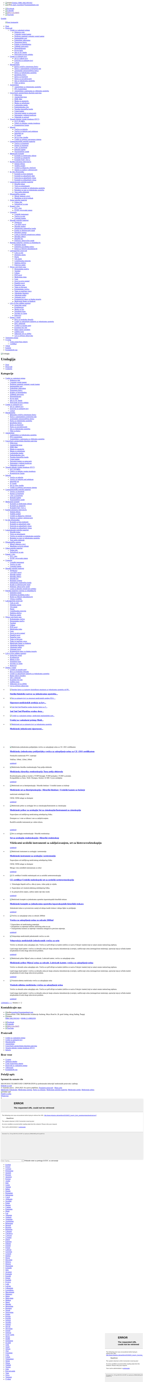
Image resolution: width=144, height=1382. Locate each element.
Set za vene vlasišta (21, 137)
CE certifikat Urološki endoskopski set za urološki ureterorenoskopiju (42, 880)
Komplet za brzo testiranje (23, 174)
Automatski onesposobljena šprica (26, 71)
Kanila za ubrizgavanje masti (24, 230)
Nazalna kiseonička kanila (23, 109)
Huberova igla (19, 32)
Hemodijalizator (20, 48)
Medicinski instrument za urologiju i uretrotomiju (33, 856)
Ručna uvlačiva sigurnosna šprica (26, 67)
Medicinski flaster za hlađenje (24, 301)
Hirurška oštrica (20, 236)
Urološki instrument (21, 214)
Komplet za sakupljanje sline (24, 176)
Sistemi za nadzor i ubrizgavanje (25, 170)
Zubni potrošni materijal (18, 200)
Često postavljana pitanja (19, 342)
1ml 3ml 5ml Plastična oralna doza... (27, 711)
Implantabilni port (20, 38)
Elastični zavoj (19, 283)
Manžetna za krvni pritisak (23, 198)
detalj (14, 763)
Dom (7, 26)
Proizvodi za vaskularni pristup (16, 1066)
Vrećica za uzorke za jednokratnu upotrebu (29, 188)
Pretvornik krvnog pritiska (23, 54)
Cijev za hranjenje (20, 147)
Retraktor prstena (20, 232)
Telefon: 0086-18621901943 (22, 3)
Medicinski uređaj (74, 1090)
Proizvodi (8, 28)
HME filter (18, 99)
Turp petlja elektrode (21, 192)
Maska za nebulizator (21, 103)
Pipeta (16, 257)
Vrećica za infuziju (21, 129)
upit (11, 763)
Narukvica (18, 222)
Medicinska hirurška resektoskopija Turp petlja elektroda (36, 771)
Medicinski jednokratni (9, 1090)
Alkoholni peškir (20, 295)
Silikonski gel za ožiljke (22, 334)
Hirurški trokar (19, 184)
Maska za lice (19, 309)
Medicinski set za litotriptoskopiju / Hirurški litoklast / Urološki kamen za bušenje (47, 790)
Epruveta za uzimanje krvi (23, 60)
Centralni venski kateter (22, 34)
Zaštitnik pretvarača (21, 46)
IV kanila (17, 135)
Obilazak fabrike (11, 1061)
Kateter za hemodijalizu (22, 44)
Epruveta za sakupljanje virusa (25, 178)
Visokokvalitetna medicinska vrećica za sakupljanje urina (36, 985)
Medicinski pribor (88, 1090)
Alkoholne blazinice (21, 293)
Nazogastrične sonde (21, 152)
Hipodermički (15, 65)
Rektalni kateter (20, 149)
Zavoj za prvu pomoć (22, 281)
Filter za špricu (19, 83)
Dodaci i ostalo (15, 317)
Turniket (17, 271)
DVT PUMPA (19, 121)
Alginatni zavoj (19, 297)
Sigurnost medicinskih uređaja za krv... (28, 702)
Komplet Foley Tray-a (22, 160)
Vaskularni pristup (11, 338)
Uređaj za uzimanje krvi (18, 56)
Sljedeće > (6, 1003)
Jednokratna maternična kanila (25, 228)
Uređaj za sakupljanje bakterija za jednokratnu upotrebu (34, 321)
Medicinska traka (20, 277)
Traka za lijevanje (20, 287)
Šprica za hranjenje (21, 77)
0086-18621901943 (12, 1018)
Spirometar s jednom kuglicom (25, 115)
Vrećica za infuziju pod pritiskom (26, 131)
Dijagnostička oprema (17, 194)
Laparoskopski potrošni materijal (21, 182)
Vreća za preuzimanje (22, 186)
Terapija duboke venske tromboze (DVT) (24, 119)
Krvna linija (18, 50)
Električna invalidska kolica (24, 247)
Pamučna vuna (19, 285)
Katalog (8, 348)
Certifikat (13, 344)
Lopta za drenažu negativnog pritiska (27, 234)
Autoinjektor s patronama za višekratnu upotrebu (31, 91)
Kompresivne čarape (21, 125)
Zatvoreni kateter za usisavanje (25, 113)
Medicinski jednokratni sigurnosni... (26, 729)
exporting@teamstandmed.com (22, 1012)
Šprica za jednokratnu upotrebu (25, 73)
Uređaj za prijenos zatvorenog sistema (27, 139)
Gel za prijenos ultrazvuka (23, 336)
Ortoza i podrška (16, 599)
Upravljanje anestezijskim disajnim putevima (26, 93)
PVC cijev (18, 208)
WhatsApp (5, 1096)
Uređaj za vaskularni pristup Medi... (27, 720)
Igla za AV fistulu (20, 52)
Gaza (16, 279)
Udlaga (17, 273)
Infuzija (12, 127)
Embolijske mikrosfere (22, 40)
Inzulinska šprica (20, 75)
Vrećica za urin (19, 216)
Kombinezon (19, 307)
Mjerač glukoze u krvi (22, 196)
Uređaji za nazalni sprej (22, 326)
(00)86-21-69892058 (28, 1018)
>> (11, 1003)
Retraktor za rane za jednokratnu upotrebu (29, 190)
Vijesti (7, 346)
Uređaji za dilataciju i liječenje (25, 168)
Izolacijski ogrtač (20, 305)
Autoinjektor (14, 85)
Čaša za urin (18, 253)
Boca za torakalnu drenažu (23, 319)
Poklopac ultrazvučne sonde (24, 241)
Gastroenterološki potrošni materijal (22, 141)
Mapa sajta (58, 1088)
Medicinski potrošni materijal (56, 1090)
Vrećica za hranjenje (21, 143)
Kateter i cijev (15, 206)
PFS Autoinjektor (20, 89)
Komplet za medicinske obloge (25, 156)
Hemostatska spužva (21, 269)
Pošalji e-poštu (6, 1094)
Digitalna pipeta (20, 255)
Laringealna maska (21, 105)
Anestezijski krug (20, 97)
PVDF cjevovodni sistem (23, 210)
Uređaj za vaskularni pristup (20, 30)
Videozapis (9, 1068)
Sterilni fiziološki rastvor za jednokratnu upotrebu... (34, 694)
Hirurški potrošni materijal (19, 220)
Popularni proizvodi (46, 1088)
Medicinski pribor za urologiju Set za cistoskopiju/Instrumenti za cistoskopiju (45, 810)
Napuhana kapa (20, 311)
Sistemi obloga (19, 164)
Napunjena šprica (20, 42)
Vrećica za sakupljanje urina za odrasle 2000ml (31, 920)
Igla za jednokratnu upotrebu (24, 81)
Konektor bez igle (20, 328)
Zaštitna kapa (19, 332)
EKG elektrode (19, 323)
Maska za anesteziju (21, 101)
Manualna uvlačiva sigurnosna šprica (23, 415)
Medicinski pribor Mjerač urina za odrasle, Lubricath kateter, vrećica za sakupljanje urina (51, 963)
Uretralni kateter (20, 218)
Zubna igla (18, 202)
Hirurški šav (18, 239)
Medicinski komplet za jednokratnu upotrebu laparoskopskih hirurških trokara (47, 904)
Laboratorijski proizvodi (18, 251)
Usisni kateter (19, 111)
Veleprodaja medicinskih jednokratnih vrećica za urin (34, 940)
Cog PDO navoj (20, 224)
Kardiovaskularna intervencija (20, 162)
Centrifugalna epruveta (22, 261)
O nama (8, 340)
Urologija (13, 212)
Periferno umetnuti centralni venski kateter (29, 36)
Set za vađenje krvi (21, 58)
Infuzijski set (18, 133)
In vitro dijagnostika (17, 172)
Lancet (16, 63)
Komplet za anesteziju (22, 158)
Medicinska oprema (25, 1090)
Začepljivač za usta (21, 204)
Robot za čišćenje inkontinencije (25, 249)
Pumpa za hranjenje (21, 145)
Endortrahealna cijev (21, 107)
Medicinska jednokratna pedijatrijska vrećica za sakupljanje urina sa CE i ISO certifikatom (52, 751)
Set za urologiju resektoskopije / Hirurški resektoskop (34, 838)
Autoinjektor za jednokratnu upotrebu (27, 87)
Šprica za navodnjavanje (23, 79)
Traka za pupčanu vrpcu (23, 291)
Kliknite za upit (6, 1086)
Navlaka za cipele (20, 313)
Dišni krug (18, 95)
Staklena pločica (20, 263)
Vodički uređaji (19, 166)
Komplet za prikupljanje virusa (25, 180)
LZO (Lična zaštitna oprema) (20, 303)
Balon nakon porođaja (22, 330)
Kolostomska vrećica (21, 289)
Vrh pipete (18, 259)
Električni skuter (20, 245)
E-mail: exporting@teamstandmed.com (25, 5)
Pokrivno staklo (20, 265)
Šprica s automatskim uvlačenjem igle (27, 69)
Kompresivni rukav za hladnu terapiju (27, 299)
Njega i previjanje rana (18, 267)
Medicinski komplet (17, 154)
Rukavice (17, 315)
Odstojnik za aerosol (21, 117)
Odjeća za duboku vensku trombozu (27, 123)
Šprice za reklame (39, 1090)
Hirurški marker (20, 226)
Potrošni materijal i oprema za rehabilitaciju (25, 243)
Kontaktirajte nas (11, 350)
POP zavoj (18, 275)
